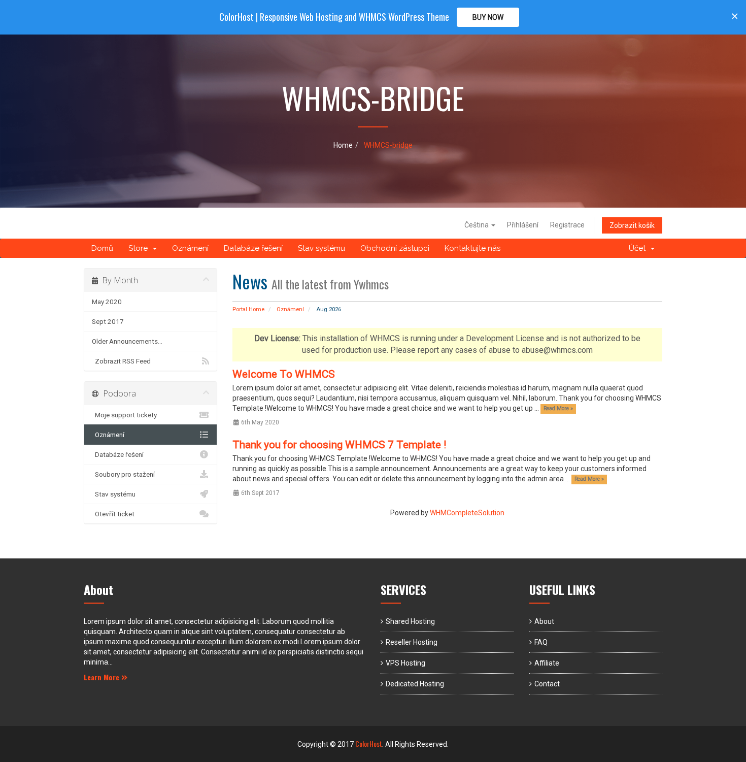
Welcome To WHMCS (283, 374)
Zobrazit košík (632, 225)
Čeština (477, 225)
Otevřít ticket (113, 514)
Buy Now (487, 17)
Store (140, 248)
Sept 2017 (108, 321)
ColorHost (368, 743)
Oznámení (190, 248)
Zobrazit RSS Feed (121, 361)
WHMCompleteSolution (467, 513)
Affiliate (546, 663)
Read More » (558, 409)
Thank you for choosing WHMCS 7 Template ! (339, 445)
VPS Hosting (405, 663)
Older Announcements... (127, 341)
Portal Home (248, 309)
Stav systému (321, 248)
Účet (639, 248)
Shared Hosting (410, 621)
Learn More (102, 677)
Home (343, 145)
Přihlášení (522, 225)
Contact (547, 684)
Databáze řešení (253, 248)
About (544, 621)
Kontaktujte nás (472, 248)
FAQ (541, 642)
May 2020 (107, 301)
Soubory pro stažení (123, 474)
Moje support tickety (124, 415)
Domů (102, 248)
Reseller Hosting (411, 642)
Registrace (567, 225)
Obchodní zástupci (394, 248)
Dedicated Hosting (415, 684)
